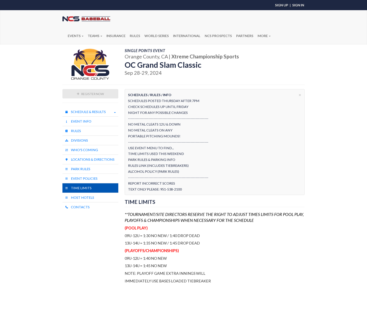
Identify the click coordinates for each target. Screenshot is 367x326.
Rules (75, 131)
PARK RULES (80, 169)
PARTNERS (244, 36)
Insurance (116, 36)
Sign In (298, 5)
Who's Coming (84, 150)
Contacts (80, 207)
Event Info (80, 121)
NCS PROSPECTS (218, 36)
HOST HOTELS (82, 197)
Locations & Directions (92, 159)
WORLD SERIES (156, 36)
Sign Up (281, 5)
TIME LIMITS (81, 188)
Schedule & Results (88, 112)
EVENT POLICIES (83, 178)
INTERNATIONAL (186, 36)
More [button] (263, 36)
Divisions (79, 140)
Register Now (92, 94)
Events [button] (74, 36)
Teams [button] (94, 36)
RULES (135, 36)
